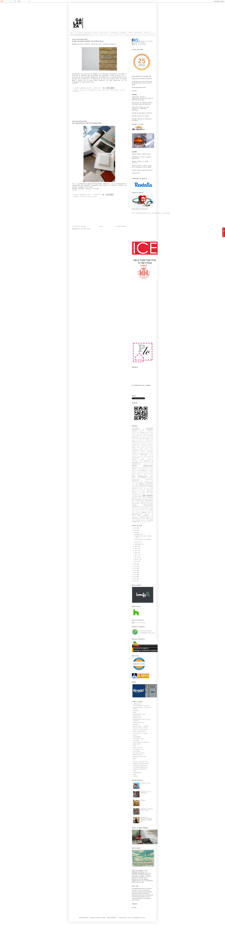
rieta (141, 506)
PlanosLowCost (149, 500)
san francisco (135, 508)
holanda (145, 474)
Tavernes (150, 511)
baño (142, 443)
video (147, 518)
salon (151, 506)
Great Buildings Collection (141, 742)
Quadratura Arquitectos (140, 769)
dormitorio (150, 459)
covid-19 (150, 456)
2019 (134, 532)
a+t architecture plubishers (141, 705)
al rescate (141, 432)
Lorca (133, 485)
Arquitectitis (137, 716)
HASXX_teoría (137, 744)
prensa (143, 502)
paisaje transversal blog (140, 762)
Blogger (143, 917)
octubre (137, 542)
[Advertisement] (99, 108)
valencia (142, 517)
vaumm (134, 774)
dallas (143, 457)
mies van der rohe (146, 488)
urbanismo (146, 514)
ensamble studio (148, 464)
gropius (134, 473)
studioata (142, 511)
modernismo (150, 491)
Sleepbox (142, 800)
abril (136, 555)
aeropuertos (142, 431)
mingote (134, 489)
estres (151, 467)
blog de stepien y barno (140, 728)
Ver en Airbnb (136, 213)
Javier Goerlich (144, 480)
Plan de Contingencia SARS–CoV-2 (80, 34)
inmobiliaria (150, 477)
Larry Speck (136, 751)
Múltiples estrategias (139, 756)
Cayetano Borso (149, 448)
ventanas (142, 518)
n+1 (134, 760)
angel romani (141, 437)
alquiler (137, 435)
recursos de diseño (147, 503)
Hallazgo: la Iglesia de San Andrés (146, 809)
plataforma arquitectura (140, 765)
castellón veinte (145, 783)
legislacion (149, 483)
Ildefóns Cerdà (136, 477)
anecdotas (134, 437)
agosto (137, 546)
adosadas (134, 431)
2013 (134, 574)
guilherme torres (148, 473)
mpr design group (143, 492)
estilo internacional (143, 467)
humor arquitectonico (139, 476)
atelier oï (141, 441)
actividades (135, 428)
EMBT (141, 462)
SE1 (140, 508)
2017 (134, 566)
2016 (134, 568)
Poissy (133, 502)
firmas (151, 471)
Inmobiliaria (138, 32)
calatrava (134, 448)
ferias (134, 471)
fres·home (136, 740)
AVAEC (146, 441)
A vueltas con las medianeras (145, 792)
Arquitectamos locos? (139, 714)
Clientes (95, 32)
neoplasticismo (136, 494)
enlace (123, 75)
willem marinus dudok (145, 521)
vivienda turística (140, 520)
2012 (134, 576)
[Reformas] (139, 670)
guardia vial (139, 473)
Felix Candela (149, 470)
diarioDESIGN (137, 737)
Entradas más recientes (79, 226)
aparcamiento (146, 438)
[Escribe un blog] (108, 88)
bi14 (142, 445)
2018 (134, 564)
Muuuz (134, 758)
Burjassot (150, 447)
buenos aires (136, 447)
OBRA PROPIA (105, 90)
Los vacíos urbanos (138, 753)
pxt (152, 502)
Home (71, 32)
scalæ (134, 771)
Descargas (123, 32)
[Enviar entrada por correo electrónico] (103, 88)
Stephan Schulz (135, 511)
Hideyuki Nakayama (137, 474)
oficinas (134, 497)
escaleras (134, 467)
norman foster (145, 494)
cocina (143, 453)
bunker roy (144, 447)
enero (136, 561)
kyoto (133, 483)
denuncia (134, 459)
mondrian (134, 492)
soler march (142, 509)
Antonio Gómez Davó (137, 438)
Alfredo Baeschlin (137, 434)
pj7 (133, 500)
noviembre (138, 534)
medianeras (135, 488)
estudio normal (141, 469)
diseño (142, 459)
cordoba (151, 454)
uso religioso (143, 515)
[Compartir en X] (110, 88)
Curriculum (87, 32)
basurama (135, 724)
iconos (151, 476)
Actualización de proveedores (86, 123)
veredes (135, 776)
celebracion (135, 450)
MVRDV (151, 492)
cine (140, 453)
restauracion (135, 506)
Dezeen (135, 735)
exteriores (137, 470)
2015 (134, 570)
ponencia (138, 502)
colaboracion (135, 454)
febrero (137, 559)
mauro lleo (146, 486)
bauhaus (144, 444)
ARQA (134, 712)
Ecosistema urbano (138, 738)
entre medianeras (92, 90)
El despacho (78, 32)
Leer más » (75, 83)
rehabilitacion (114, 90)
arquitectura (140, 440)
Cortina (145, 456)
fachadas (142, 470)
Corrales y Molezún (137, 456)
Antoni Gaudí (149, 437)
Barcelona (145, 443)
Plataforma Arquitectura (140, 767)
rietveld (146, 506)
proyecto (148, 502)
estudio (134, 469)
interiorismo (149, 479)
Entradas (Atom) (86, 229)
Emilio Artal (146, 462)
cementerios (143, 450)
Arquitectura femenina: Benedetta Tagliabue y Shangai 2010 (146, 819)
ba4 (139, 443)
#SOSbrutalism (137, 704)
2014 (134, 572)
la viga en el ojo (138, 749)
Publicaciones (104, 32)
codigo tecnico (149, 453)
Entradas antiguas (121, 226)
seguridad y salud (147, 508)
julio (136, 548)
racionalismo (135, 503)
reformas (134, 505)
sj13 (137, 509)
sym (146, 511)
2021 (134, 528)
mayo (136, 552)
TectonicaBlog (137, 772)
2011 (134, 579)
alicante (145, 434)
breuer (151, 445)
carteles (140, 448)
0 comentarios (97, 88)
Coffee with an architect (140, 729)
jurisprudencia (148, 482)
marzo (136, 557)
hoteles (151, 474)
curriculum (135, 458)
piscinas (150, 499)
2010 (134, 581)
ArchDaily (136, 710)
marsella (134, 486)
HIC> (134, 745)
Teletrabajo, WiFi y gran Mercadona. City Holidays (155, 213)
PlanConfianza (139, 500)
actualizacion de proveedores (88, 196)
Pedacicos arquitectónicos (141, 763)
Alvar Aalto (143, 435)
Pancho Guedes (142, 497)
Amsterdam (150, 435)
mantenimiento (143, 485)
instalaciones (136, 479)
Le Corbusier (140, 483)
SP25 (151, 509)
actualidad (149, 428)
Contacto (146, 32)
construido (83, 90)
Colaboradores (114, 32)
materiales (140, 486)
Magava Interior (137, 754)
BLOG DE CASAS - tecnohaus (141, 726)
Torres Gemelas (136, 512)
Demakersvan (150, 457)
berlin (139, 445)
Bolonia (147, 445)
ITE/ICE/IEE (135, 481)
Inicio (101, 226)
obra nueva (138, 496)
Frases (130, 32)
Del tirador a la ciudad (140, 733)
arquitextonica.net (138, 722)
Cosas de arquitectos (139, 731)
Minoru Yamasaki (141, 489)
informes (143, 478)
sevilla (134, 509)
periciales (144, 499)
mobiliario (150, 489)
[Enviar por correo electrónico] (107, 88)
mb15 (99, 90)
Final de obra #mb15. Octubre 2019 (87, 41)
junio (136, 550)
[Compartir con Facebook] (112, 88)
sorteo (148, 509)
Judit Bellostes (137, 747)
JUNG (73, 183)
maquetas (150, 485)
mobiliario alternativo (138, 491)
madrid (137, 485)
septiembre (138, 544)
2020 (134, 530)
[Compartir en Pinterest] (113, 88)
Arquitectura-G (137, 717)
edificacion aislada (137, 460)
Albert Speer (149, 432)
